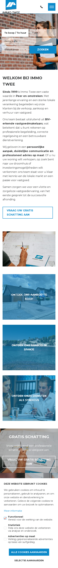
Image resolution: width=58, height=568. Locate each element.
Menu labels (51, 7)
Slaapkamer (11, 49)
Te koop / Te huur (15, 32)
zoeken (42, 49)
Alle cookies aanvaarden (29, 552)
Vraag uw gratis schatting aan (20, 212)
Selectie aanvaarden (29, 560)
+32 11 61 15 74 (41, 7)
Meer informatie (13, 510)
